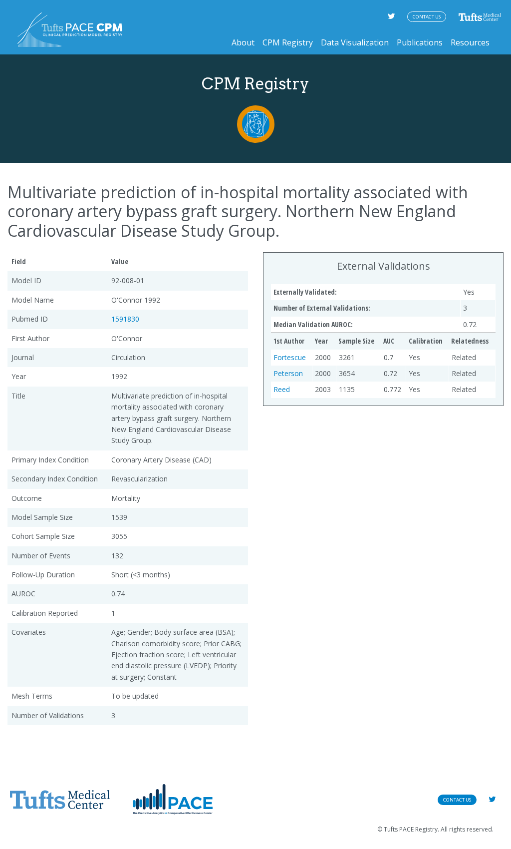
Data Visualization (355, 42)
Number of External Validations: (321, 308)
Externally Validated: (305, 292)
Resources (470, 42)
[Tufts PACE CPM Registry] (69, 29)
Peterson (288, 373)
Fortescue (289, 357)
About (243, 42)
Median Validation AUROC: (313, 324)
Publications (420, 42)
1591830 (125, 319)
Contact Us (427, 16)
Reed (281, 389)
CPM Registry (287, 42)
